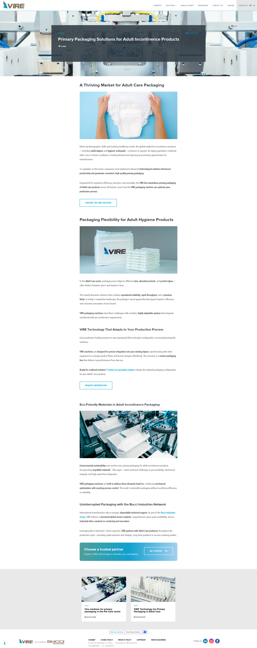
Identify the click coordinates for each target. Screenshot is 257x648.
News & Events (187, 6)
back (235, 26)
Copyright (141, 640)
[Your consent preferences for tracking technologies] (4, 643)
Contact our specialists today (120, 369)
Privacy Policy (124, 640)
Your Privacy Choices (133, 632)
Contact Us (218, 6)
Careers (230, 6)
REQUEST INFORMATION (96, 385)
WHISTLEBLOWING (158, 640)
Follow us (198, 641)
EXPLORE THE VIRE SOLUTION (98, 203)
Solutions (170, 6)
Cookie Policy (107, 640)
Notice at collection (117, 632)
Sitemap (91, 640)
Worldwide (203, 6)
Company (157, 6)
